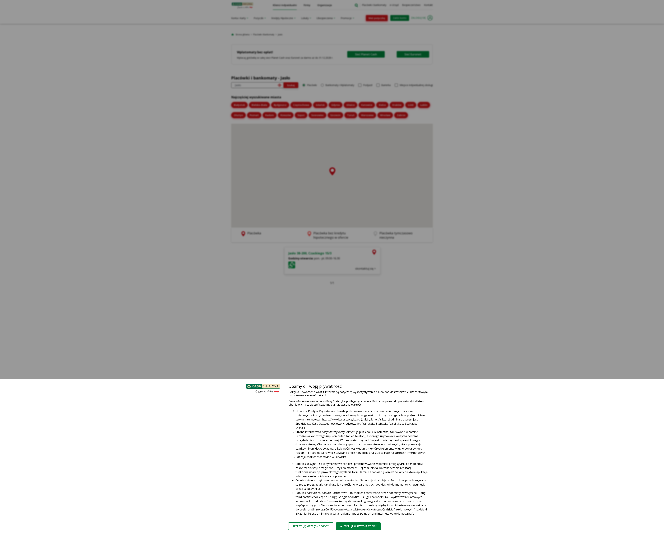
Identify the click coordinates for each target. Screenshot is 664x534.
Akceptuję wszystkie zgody (358, 526)
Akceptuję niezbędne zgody (311, 526)
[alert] (332, 267)
